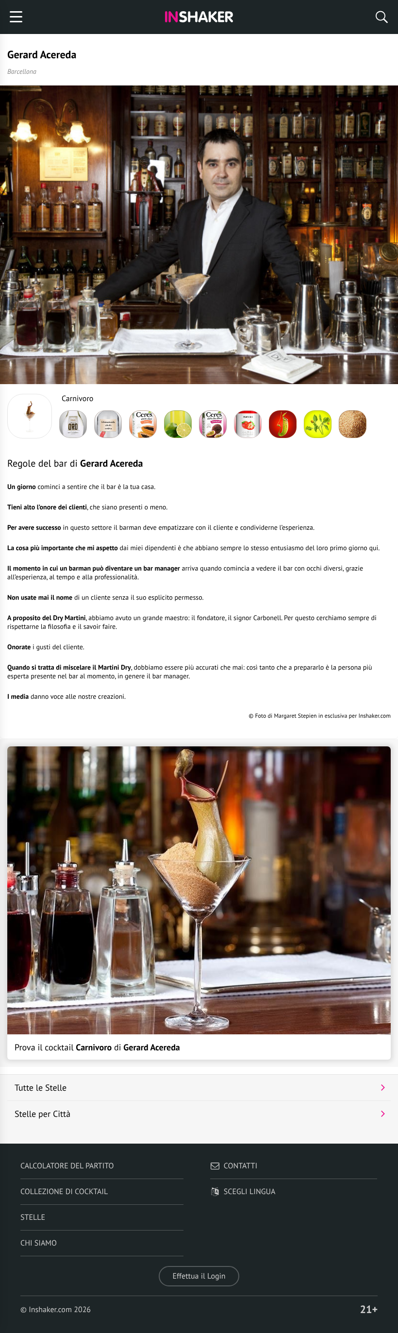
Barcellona (21, 71)
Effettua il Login (198, 1276)
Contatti (240, 1166)
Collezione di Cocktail (64, 1192)
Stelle (32, 1217)
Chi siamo (38, 1243)
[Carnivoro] (29, 416)
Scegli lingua (249, 1192)
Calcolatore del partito (67, 1166)
